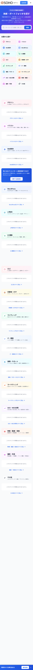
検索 (27, 27)
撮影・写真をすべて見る (15, 470)
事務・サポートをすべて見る (15, 377)
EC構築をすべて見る (15, 251)
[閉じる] (31, 667)
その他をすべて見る (15, 493)
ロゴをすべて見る (15, 284)
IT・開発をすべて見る (15, 354)
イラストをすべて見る (15, 141)
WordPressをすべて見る (15, 204)
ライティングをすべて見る (16, 331)
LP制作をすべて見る (15, 228)
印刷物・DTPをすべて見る (16, 308)
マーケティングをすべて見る (15, 400)
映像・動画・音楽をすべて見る (15, 447)
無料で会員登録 (16, 179)
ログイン (15, 3)
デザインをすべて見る (15, 118)
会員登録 (23, 3)
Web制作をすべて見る (16, 164)
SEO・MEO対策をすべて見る (15, 423)
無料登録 (25, 667)
